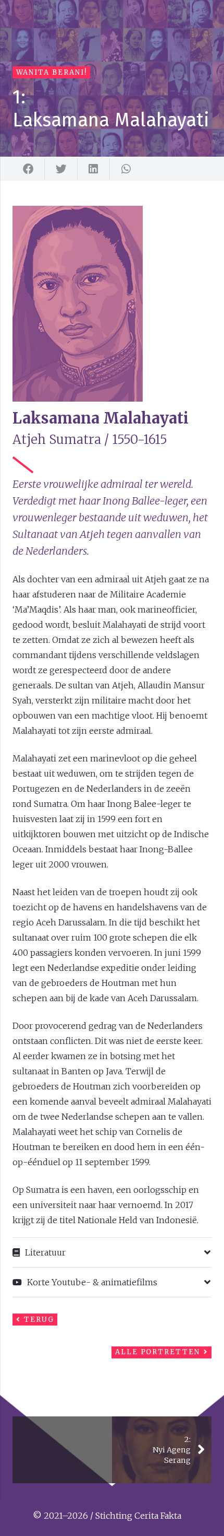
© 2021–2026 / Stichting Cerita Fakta (107, 1515)
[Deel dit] (29, 169)
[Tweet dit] (61, 169)
